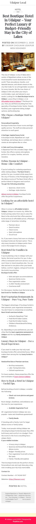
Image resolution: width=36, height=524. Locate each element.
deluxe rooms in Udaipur (10, 194)
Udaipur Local (18, 2)
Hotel (18, 9)
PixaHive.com (18, 521)
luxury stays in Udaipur (22, 377)
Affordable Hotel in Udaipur (11, 101)
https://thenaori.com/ (17, 479)
